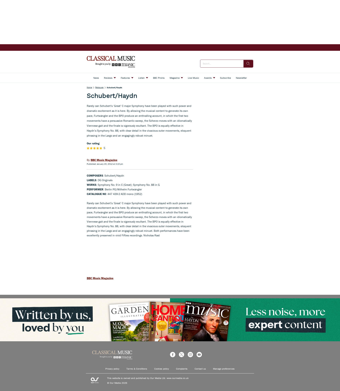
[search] (248, 63)
